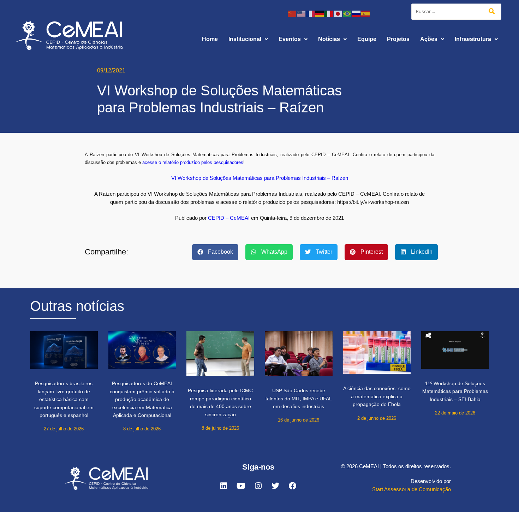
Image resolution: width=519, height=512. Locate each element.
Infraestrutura (473, 39)
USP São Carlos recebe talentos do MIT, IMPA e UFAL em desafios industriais (299, 398)
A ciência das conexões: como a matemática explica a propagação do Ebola (377, 396)
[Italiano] (329, 13)
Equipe (366, 39)
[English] (301, 13)
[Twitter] (275, 486)
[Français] (310, 13)
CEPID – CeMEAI (229, 218)
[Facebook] (292, 486)
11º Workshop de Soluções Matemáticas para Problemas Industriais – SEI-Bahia (455, 391)
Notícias (329, 39)
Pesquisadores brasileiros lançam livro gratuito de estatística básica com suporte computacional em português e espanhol (64, 399)
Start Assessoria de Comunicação (411, 489)
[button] (248, 39)
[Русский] (356, 13)
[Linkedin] (223, 486)
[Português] (347, 13)
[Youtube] (241, 486)
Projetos (398, 39)
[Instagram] (258, 486)
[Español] (365, 13)
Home (210, 39)
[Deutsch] (319, 13)
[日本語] (338, 13)
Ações (428, 39)
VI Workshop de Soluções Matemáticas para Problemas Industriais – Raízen (259, 178)
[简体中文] (292, 13)
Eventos (290, 39)
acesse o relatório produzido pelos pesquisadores (192, 162)
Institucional (244, 39)
